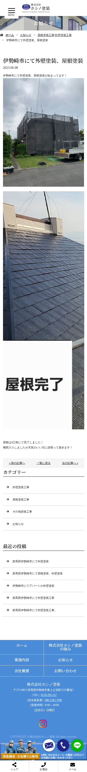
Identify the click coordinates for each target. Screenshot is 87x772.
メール (72, 769)
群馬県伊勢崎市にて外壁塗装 (31, 561)
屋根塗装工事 (46, 35)
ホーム (10, 35)
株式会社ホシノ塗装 (43, 684)
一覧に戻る (44, 463)
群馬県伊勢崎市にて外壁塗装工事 (33, 598)
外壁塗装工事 (63, 35)
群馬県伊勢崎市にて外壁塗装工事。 (35, 610)
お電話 (43, 769)
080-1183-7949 (53, 700)
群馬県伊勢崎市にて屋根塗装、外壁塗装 (38, 573)
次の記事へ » (70, 463)
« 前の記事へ (17, 463)
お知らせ (25, 35)
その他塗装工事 (22, 511)
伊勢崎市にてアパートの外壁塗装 (33, 585)
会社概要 (21, 670)
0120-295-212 (49, 695)
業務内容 (21, 660)
